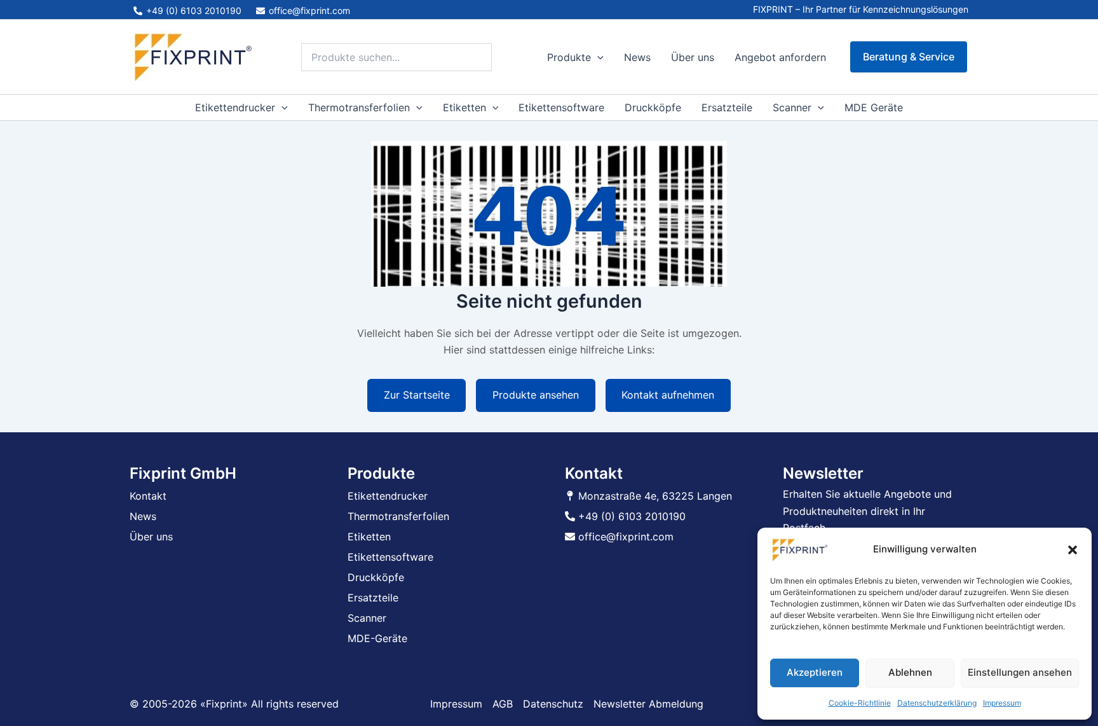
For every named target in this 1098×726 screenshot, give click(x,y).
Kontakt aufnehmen (667, 394)
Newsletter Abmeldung (648, 703)
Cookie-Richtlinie (860, 703)
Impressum (1002, 703)
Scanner (792, 107)
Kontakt (148, 496)
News (637, 57)
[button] (1072, 550)
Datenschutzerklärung (937, 703)
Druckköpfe (653, 107)
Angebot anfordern (780, 57)
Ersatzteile (727, 107)
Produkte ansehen (535, 394)
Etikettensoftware (561, 107)
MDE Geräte (873, 107)
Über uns (692, 57)
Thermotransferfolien (359, 107)
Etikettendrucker (235, 107)
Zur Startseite (417, 394)
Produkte (569, 57)
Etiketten (464, 107)
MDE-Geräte (377, 638)
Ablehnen (910, 672)
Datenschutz (553, 703)
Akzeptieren (815, 672)
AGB (502, 703)
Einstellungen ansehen (1020, 672)
